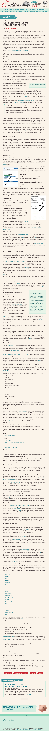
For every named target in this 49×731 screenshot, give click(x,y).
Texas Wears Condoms (39, 243)
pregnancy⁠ (22, 37)
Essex (6, 584)
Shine (5, 316)
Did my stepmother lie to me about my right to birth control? (16, 685)
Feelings (32, 11)
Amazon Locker (40, 286)
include (38, 516)
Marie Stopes (6, 636)
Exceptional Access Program (13, 420)
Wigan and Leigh (9, 612)
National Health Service (26, 550)
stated (39, 360)
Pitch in (34, 6)
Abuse (20, 11)
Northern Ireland (9, 597)
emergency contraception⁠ (21, 129)
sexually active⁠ (9, 37)
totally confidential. (8, 639)
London (7, 591)
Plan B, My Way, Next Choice (24, 234)
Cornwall (7, 582)
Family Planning (17, 508)
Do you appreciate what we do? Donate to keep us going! (18, 708)
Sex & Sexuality (30, 9)
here (22, 462)
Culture (38, 11)
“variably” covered (30, 366)
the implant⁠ (14, 121)
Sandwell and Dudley (10, 606)
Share (44, 14)
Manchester (8, 593)
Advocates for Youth (19, 102)
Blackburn (7, 576)
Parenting (13, 11)
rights (41, 673)
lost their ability (22, 411)
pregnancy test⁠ (6, 272)
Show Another (24, 698)
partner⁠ (36, 66)
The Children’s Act (11, 526)
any (23, 237)
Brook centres (8, 623)
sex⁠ (25, 263)
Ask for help (36, 4)
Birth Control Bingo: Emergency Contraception (15, 261)
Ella (4, 274)
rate (22, 125)
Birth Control (9, 17)
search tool (15, 561)
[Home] (11, 3)
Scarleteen (4, 715)
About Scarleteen (32, 729)
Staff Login (39, 729)
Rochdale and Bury (9, 601)
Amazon (19, 283)
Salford (7, 603)
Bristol (7, 578)
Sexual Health (40, 9)
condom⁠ (42, 337)
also (40, 552)
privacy (33, 673)
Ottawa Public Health (10, 435)
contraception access (21, 673)
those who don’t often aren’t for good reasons (17, 50)
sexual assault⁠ (31, 263)
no (35, 237)
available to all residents (16, 304)
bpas (13, 636)
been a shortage (16, 539)
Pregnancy (5, 11)
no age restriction (11, 345)
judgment (12, 497)
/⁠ (31, 107)
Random (44, 11)
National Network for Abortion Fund (26, 100)
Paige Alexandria (11, 28)
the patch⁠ (5, 129)
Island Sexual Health (10, 452)
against (27, 267)
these (6, 245)
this (10, 158)
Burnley (7, 580)
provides (26, 641)
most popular (26, 529)
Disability (26, 11)
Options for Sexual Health (11, 447)
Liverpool (7, 589)
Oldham (7, 599)
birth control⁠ (24, 31)
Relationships (19, 9)
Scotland (7, 608)
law (26, 96)
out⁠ (44, 48)
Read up (34, 2)
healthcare (8, 673)
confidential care (25, 549)
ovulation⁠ (5, 255)
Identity (11, 9)
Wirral (6, 614)
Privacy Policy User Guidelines (22, 729)
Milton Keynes (8, 595)
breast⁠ (4, 91)
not (34, 474)
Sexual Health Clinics (10, 440)
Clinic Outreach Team (16, 482)
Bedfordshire (8, 574)
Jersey (6, 586)
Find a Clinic (33, 227)
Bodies (6, 9)
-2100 (23, 536)
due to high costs (15, 350)
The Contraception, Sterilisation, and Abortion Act (18, 505)
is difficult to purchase (8, 370)
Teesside (7, 610)
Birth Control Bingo (22, 130)
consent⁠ (19, 81)
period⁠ (43, 268)
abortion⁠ (5, 98)
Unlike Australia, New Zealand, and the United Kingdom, (16, 354)
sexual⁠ (11, 310)
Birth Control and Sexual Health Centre (14, 442)
